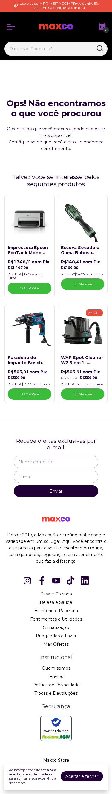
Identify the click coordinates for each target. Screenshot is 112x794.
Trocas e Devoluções (56, 693)
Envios (56, 676)
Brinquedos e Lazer (56, 636)
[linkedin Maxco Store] (84, 580)
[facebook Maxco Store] (41, 580)
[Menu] (11, 26)
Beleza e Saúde (56, 602)
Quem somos (56, 668)
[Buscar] (99, 48)
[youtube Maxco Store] (56, 580)
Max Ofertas (56, 644)
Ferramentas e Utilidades (56, 619)
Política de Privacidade (56, 685)
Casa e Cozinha (56, 594)
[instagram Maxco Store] (27, 580)
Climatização (56, 627)
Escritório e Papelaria (56, 610)
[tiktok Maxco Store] (70, 580)
